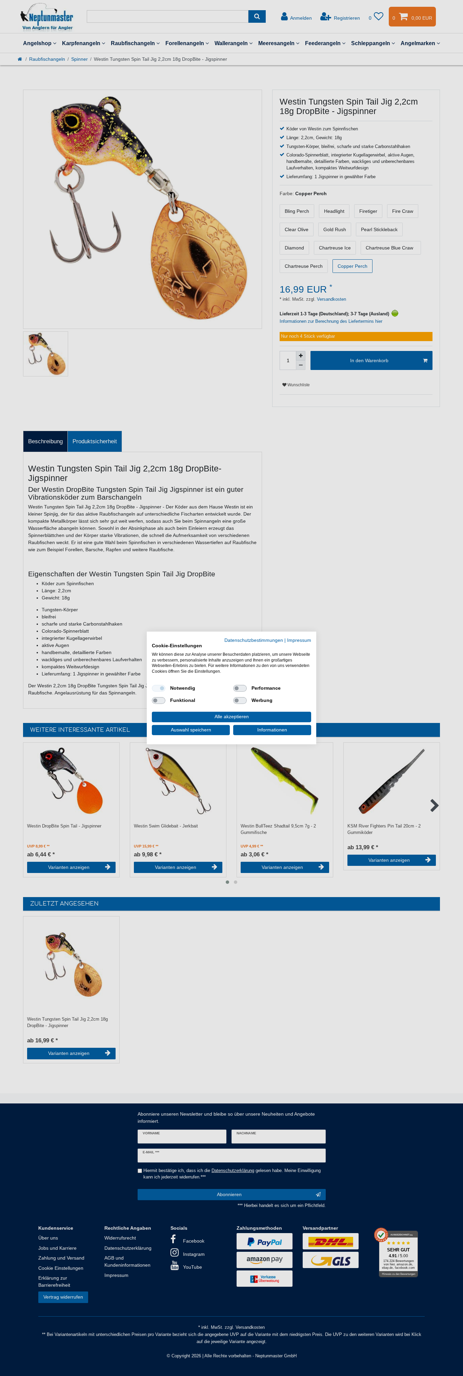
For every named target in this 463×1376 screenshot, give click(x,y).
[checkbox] (158, 688)
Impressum (299, 640)
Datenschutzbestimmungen (253, 640)
